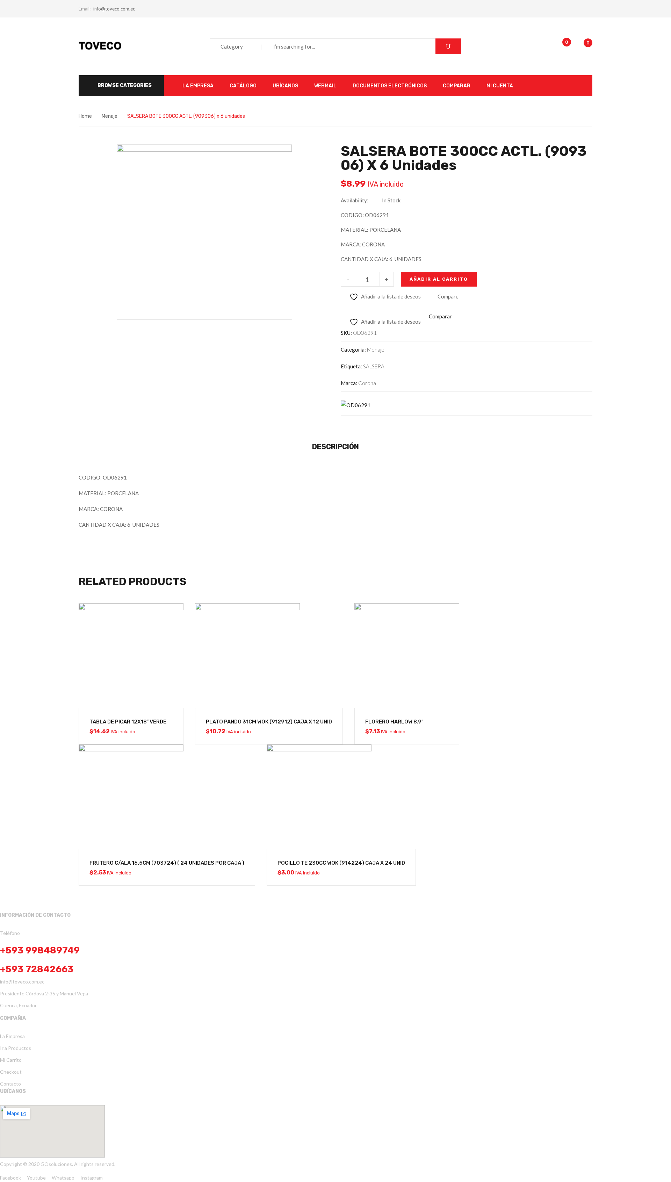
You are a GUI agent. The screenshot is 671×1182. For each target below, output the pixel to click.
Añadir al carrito (439, 279)
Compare (448, 296)
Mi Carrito (11, 1060)
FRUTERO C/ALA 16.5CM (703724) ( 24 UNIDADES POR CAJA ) (166, 863)
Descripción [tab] (335, 446)
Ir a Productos (15, 1048)
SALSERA (373, 366)
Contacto (10, 1084)
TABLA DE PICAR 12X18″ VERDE (127, 722)
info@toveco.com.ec (114, 9)
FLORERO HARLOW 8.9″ (394, 722)
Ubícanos (13, 1091)
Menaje (109, 116)
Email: (85, 9)
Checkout (11, 1072)
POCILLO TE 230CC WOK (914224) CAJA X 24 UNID (341, 863)
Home (85, 116)
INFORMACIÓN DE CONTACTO (35, 915)
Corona (367, 383)
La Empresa (12, 1036)
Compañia (13, 1018)
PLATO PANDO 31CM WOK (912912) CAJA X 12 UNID (269, 722)
